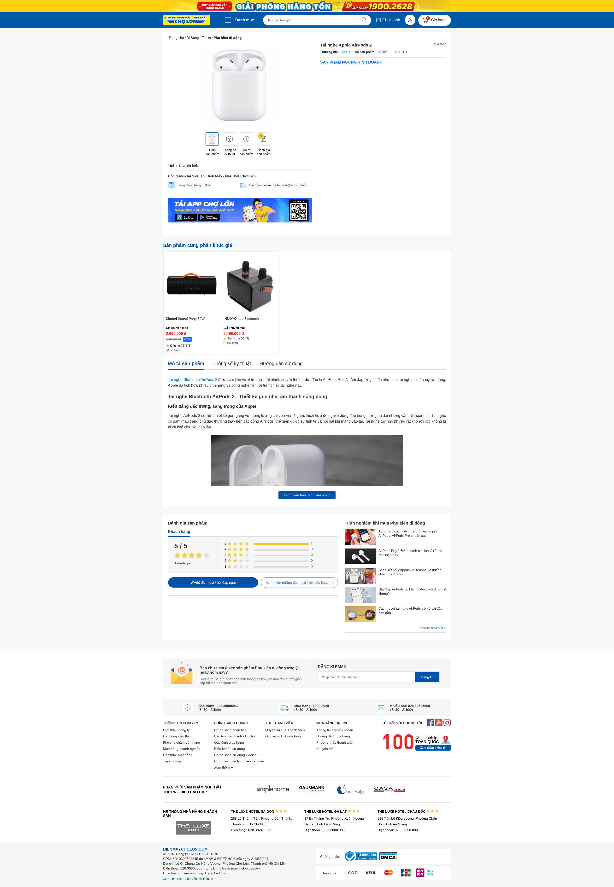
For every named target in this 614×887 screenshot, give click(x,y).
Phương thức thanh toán (335, 742)
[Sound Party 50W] (192, 283)
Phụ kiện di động (228, 38)
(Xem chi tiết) (297, 185)
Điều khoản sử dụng (229, 749)
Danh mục (244, 20)
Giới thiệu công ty (176, 730)
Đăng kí (427, 677)
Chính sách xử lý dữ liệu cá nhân (239, 761)
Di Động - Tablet (199, 38)
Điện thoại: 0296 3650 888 (398, 830)
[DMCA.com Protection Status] (388, 859)
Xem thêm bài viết (432, 628)
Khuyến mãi (325, 749)
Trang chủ (176, 38)
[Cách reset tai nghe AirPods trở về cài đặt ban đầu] (360, 614)
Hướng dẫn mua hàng (333, 736)
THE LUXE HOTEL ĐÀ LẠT (326, 811)
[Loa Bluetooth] (249, 283)
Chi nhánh (390, 20)
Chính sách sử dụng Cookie (235, 755)
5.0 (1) (402, 52)
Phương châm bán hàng (181, 742)
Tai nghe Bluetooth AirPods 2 (192, 380)
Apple (346, 52)
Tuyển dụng (172, 761)
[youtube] (439, 723)
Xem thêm (222, 767)
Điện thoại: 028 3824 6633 (251, 830)
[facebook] (430, 723)
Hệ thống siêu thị (176, 736)
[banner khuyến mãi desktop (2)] (307, 6)
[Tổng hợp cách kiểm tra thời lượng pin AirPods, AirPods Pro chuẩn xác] (360, 537)
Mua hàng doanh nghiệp (181, 749)
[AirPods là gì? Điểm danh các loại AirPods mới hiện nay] (360, 557)
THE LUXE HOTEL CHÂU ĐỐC (402, 811)
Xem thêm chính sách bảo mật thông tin (188, 879)
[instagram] (447, 723)
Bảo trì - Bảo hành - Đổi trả (234, 736)
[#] (360, 861)
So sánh (440, 44)
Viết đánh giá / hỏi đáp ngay (215, 582)
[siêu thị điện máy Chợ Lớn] (186, 20)
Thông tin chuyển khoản (334, 730)
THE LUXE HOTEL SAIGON (253, 811)
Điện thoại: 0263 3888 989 (324, 830)
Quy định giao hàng (229, 742)
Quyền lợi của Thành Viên (285, 730)
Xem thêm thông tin (433, 747)
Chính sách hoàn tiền (230, 730)
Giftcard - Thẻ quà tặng (283, 736)
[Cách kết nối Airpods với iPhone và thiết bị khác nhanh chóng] (360, 576)
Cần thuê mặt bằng (177, 755)
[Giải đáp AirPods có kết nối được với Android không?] (360, 595)
